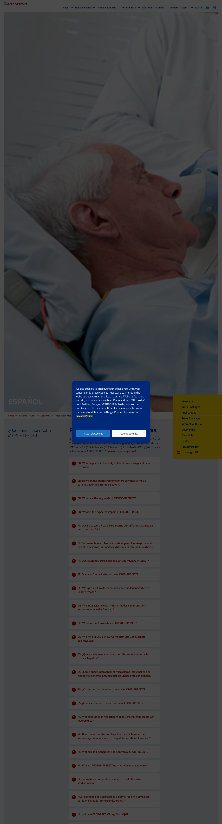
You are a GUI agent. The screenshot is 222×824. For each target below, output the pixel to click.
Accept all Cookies (93, 433)
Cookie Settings (129, 433)
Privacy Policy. (84, 416)
